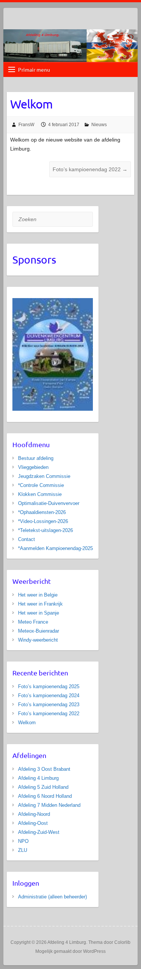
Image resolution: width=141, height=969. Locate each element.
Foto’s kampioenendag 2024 (48, 695)
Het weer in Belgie (38, 595)
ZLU (22, 850)
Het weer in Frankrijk (40, 604)
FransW (26, 124)
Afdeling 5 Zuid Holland (43, 787)
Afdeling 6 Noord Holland (45, 796)
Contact (26, 539)
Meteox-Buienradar (38, 631)
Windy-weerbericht (38, 640)
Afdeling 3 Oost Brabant (44, 769)
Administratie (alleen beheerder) (52, 897)
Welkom (27, 722)
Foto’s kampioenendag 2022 (90, 169)
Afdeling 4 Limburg (38, 778)
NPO (23, 841)
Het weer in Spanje (38, 613)
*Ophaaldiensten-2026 (42, 512)
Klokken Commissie (40, 494)
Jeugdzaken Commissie (44, 476)
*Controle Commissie (41, 485)
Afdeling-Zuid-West (38, 832)
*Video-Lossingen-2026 (43, 521)
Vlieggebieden (33, 467)
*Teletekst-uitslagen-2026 (45, 530)
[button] (84, 354)
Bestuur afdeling (35, 458)
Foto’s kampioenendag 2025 (48, 686)
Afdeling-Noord (34, 814)
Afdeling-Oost (33, 823)
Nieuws (99, 124)
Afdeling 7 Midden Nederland (49, 805)
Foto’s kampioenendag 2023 (48, 704)
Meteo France (33, 622)
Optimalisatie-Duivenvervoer (48, 503)
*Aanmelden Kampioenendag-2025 (55, 548)
